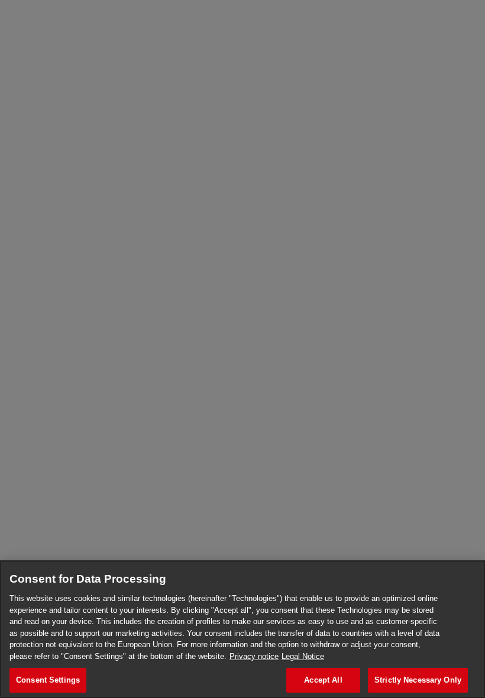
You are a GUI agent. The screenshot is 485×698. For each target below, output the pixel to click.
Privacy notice (254, 656)
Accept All (323, 680)
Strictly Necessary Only (417, 680)
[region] (242, 629)
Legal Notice (303, 656)
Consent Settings (48, 680)
